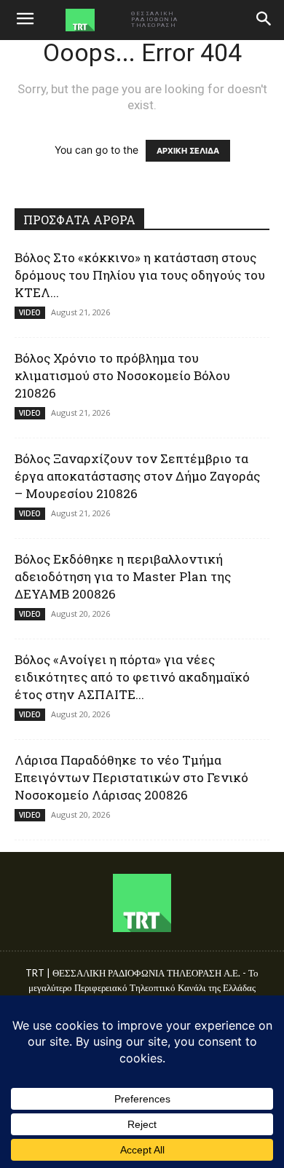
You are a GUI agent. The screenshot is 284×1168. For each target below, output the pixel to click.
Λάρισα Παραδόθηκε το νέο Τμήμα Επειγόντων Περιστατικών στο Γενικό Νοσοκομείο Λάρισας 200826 (131, 777)
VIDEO (30, 312)
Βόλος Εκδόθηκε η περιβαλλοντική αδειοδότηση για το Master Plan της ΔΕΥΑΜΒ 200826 (123, 576)
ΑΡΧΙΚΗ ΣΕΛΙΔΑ (188, 151)
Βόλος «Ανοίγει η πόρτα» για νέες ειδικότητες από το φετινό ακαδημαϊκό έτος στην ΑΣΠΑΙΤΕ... (132, 677)
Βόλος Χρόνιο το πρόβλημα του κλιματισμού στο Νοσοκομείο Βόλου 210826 (122, 375)
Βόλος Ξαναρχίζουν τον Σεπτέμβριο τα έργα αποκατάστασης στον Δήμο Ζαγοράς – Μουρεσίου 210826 (137, 476)
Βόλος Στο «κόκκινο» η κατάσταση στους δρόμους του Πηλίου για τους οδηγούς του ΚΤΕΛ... (140, 275)
